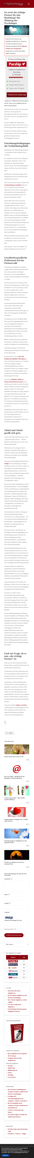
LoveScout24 (11, 1077)
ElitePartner (11, 1068)
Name (6, 894)
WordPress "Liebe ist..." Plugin (17, 1133)
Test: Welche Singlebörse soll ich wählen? (17, 1001)
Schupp (6, 463)
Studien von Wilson (21, 705)
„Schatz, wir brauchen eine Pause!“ (16, 1111)
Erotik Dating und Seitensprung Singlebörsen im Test (17, 1010)
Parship (10, 1066)
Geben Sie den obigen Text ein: (13, 920)
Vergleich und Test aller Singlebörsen (15, 1059)
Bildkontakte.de (12, 1070)
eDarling (10, 1075)
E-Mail (6, 903)
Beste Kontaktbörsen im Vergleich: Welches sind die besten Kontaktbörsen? (18, 1105)
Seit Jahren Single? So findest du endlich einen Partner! (17, 1116)
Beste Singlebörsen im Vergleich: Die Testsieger (17, 1055)
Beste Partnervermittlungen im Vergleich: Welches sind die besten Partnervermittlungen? (18, 1092)
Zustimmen (5, 1155)
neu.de (10, 1072)
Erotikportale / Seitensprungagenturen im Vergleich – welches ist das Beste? (18, 1099)
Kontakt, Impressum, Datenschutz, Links (18, 1130)
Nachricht (7, 879)
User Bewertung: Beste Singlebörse (14, 1006)
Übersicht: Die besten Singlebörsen (14, 992)
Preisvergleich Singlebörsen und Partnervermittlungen (17, 996)
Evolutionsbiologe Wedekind (12, 185)
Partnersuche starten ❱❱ (17, 95)
